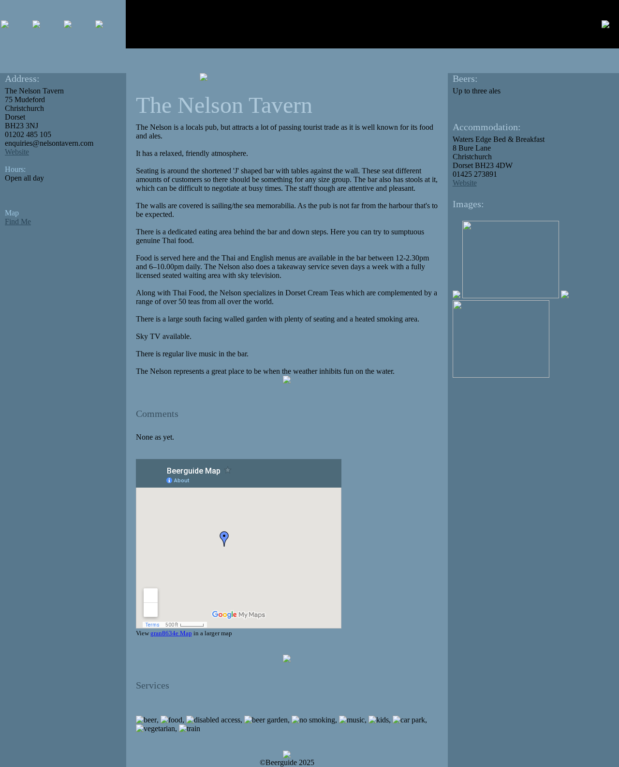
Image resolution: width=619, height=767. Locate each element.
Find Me (18, 221)
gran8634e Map (171, 633)
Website (17, 152)
